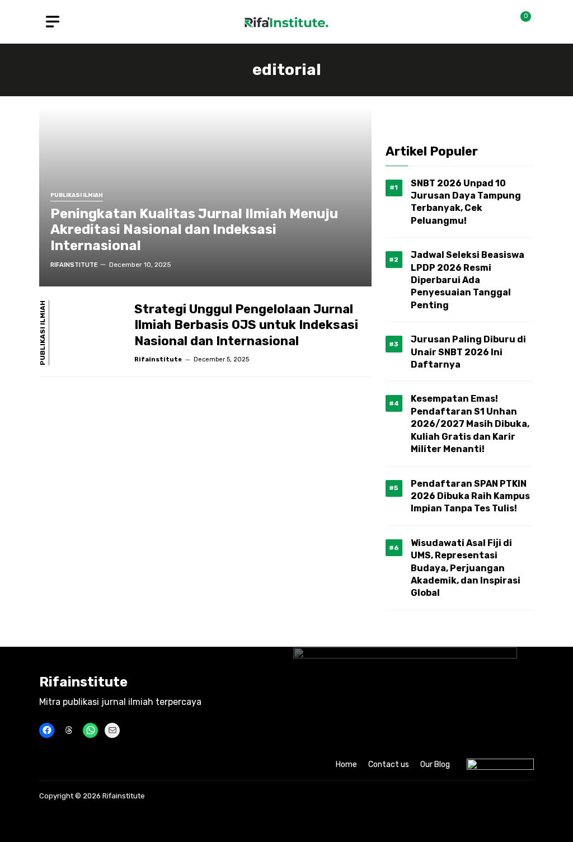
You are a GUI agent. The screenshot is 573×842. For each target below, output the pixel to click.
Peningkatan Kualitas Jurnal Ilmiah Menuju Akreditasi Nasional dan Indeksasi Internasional (194, 230)
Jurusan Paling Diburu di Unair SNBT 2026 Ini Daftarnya (468, 352)
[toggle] (52, 21)
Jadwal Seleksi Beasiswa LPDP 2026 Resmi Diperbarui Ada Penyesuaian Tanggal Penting (467, 280)
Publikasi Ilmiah (76, 195)
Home (346, 764)
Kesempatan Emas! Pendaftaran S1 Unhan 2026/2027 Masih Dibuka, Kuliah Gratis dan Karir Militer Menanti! (470, 423)
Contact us (388, 764)
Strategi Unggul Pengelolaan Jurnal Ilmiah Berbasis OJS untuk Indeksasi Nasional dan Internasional (246, 325)
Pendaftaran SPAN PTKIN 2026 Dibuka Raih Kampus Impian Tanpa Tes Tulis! (470, 496)
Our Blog (435, 764)
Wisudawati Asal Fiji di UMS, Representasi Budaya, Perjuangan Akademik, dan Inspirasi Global (465, 568)
